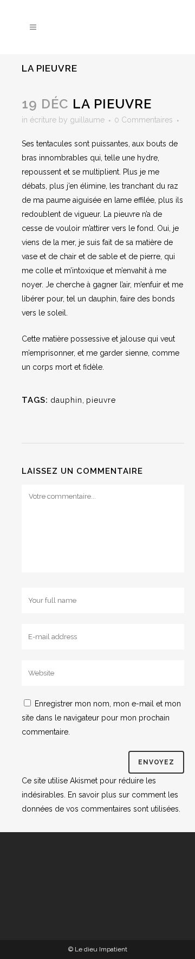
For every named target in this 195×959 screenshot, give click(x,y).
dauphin (66, 400)
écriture (43, 119)
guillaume (87, 119)
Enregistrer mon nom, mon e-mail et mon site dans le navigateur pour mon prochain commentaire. (101, 717)
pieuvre (101, 400)
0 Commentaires (143, 119)
